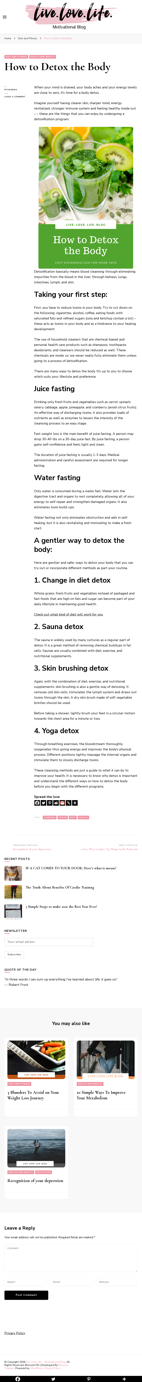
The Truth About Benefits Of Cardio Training (60, 887)
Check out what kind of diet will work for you (68, 614)
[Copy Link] (68, 803)
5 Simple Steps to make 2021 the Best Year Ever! (61, 906)
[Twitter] (43, 803)
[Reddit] (56, 803)
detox (63, 817)
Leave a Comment (16, 96)
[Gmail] (62, 803)
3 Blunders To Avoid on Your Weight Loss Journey (33, 1095)
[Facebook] (37, 803)
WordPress (36, 1368)
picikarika (10, 89)
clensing (49, 817)
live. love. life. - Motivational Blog (45, 1362)
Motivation (43, 1172)
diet (72, 817)
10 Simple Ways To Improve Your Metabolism (101, 1095)
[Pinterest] (50, 803)
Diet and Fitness (16, 56)
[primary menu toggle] (4, 17)
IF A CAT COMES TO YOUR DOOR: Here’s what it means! (71, 868)
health (83, 817)
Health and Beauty (43, 56)
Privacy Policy (14, 1333)
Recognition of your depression (35, 1180)
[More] (75, 803)
